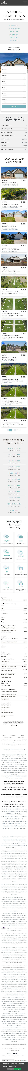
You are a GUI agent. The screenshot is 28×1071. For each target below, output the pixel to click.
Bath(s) (3, 87)
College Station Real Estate (11, 1055)
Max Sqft (4, 99)
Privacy (4, 735)
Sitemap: (3, 1055)
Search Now (13, 106)
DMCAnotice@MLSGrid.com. (16, 962)
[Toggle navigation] (25, 2)
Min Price (4, 69)
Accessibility (13, 735)
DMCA (22, 735)
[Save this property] (25, 168)
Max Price (4, 75)
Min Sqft (4, 93)
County (23, 1055)
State (18, 1055)
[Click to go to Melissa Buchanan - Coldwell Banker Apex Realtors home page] (5, 2)
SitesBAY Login (20, 737)
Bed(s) (3, 81)
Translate (24, 1060)
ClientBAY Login (8, 737)
